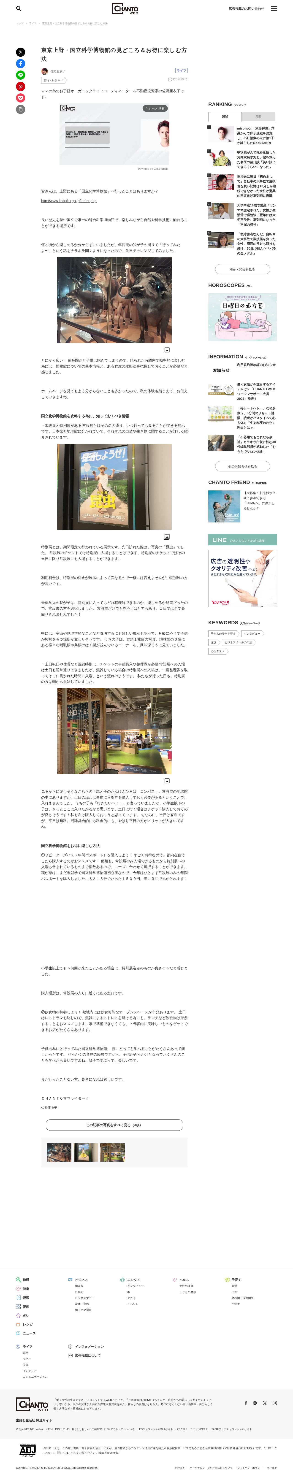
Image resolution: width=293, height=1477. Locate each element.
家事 (25, 1352)
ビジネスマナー (84, 1298)
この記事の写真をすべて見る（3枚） (114, 1125)
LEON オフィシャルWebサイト (155, 1429)
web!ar (40, 1429)
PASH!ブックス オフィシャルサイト (232, 1429)
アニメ (131, 1298)
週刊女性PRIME (25, 1429)
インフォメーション (89, 1346)
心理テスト (218, 651)
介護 (213, 642)
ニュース (29, 1333)
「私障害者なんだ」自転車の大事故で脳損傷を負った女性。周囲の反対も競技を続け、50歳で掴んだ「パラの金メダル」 (256, 243)
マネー (27, 1359)
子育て (236, 1280)
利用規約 (180, 1467)
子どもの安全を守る (223, 633)
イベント (132, 1304)
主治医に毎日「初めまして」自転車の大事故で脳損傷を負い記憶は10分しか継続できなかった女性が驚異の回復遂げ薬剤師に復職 (256, 186)
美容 (25, 1364)
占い (26, 1315)
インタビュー (252, 633)
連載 (26, 1297)
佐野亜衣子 (49, 1107)
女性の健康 (186, 1286)
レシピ (28, 1324)
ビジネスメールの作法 (238, 642)
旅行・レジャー (53, 80)
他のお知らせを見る (242, 466)
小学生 (236, 1304)
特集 (26, 1288)
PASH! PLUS (62, 1429)
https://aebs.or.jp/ (108, 1452)
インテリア (30, 1370)
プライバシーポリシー (249, 1467)
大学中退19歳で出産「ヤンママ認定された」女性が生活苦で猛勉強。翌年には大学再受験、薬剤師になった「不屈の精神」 (256, 214)
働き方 (79, 1286)
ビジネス (81, 1280)
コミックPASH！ (199, 1429)
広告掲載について (88, 1355)
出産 (234, 1292)
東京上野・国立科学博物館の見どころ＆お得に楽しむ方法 (75, 23)
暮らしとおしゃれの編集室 (87, 1429)
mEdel (49, 1429)
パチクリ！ (181, 1429)
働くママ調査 (83, 1310)
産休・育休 (82, 1304)
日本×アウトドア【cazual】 (120, 1429)
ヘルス (184, 1280)
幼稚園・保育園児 (243, 1298)
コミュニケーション (35, 1376)
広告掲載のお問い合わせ (246, 8)
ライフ (33, 23)
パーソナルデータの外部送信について (211, 1467)
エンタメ (133, 1280)
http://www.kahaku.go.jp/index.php (69, 201)
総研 (26, 1280)
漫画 (26, 1306)
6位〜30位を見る (242, 269)
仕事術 (79, 1292)
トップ (20, 23)
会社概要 (272, 1467)
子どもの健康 (187, 1292)
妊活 (234, 1286)
